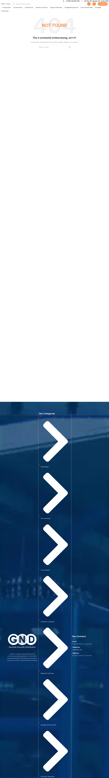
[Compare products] (89, 4)
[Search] (70, 47)
